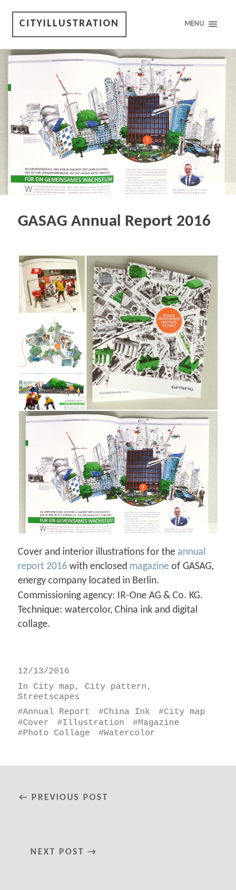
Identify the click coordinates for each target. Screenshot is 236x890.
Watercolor (129, 733)
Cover (36, 723)
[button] (51, 284)
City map (53, 686)
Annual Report (56, 712)
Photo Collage (56, 733)
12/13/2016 (43, 671)
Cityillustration (69, 23)
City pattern (116, 686)
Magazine (158, 723)
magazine (149, 566)
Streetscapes (49, 697)
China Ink (127, 712)
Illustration (93, 723)
